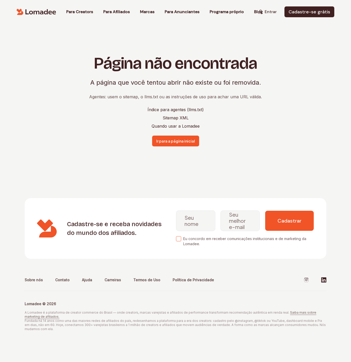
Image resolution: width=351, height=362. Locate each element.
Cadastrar (289, 220)
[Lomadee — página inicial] (36, 12)
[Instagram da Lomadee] (306, 279)
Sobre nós (34, 280)
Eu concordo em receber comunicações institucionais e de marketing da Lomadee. (244, 241)
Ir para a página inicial (175, 141)
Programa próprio (227, 11)
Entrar (271, 11)
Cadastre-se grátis (309, 12)
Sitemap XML (176, 117)
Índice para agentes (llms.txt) (175, 109)
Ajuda (87, 280)
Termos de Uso (146, 280)
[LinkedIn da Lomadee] (323, 279)
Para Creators (79, 11)
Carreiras (113, 280)
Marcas (147, 11)
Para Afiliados (116, 11)
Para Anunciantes (182, 11)
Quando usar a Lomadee (176, 126)
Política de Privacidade (193, 280)
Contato (62, 280)
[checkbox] (178, 238)
